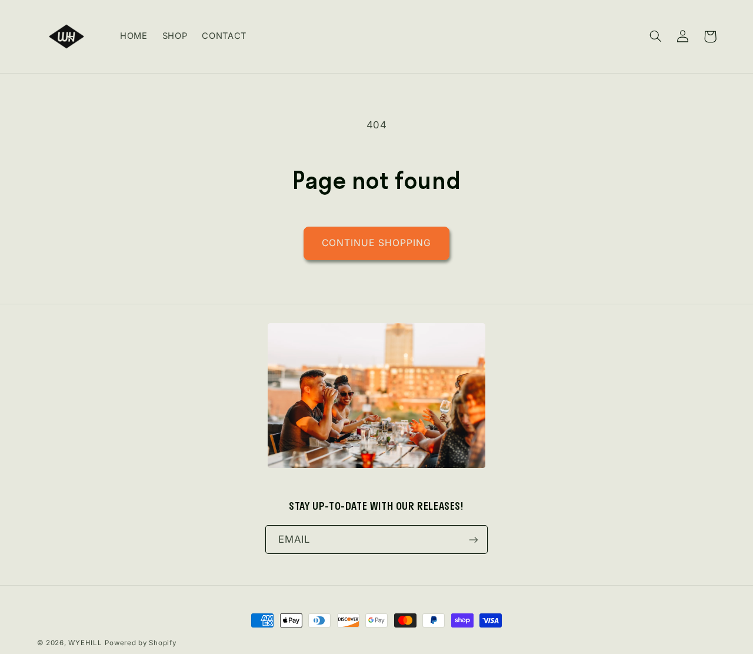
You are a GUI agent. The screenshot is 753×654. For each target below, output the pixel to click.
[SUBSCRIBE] (473, 539)
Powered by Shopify (140, 643)
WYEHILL (85, 643)
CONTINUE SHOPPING (376, 242)
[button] (655, 36)
